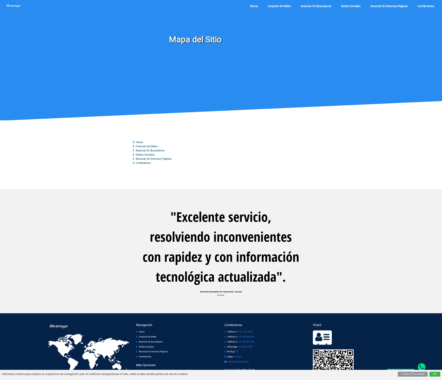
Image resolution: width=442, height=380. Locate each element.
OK (435, 374)
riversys (238, 356)
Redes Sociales (351, 6)
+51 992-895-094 (246, 337)
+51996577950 (245, 347)
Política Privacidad (412, 374)
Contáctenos (425, 6)
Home (254, 6)
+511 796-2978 (245, 332)
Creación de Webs (279, 6)
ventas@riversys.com (238, 361)
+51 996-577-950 (246, 342)
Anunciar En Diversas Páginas (389, 6)
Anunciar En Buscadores (316, 6)
